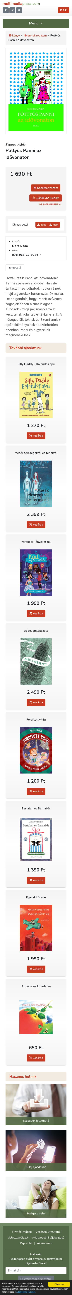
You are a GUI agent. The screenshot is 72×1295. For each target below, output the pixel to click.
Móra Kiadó (20, 246)
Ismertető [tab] (14, 268)
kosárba (37, 436)
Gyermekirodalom (35, 36)
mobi (55, 224)
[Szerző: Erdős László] (36, 750)
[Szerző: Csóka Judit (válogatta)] (36, 483)
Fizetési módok (22, 1232)
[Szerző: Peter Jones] (36, 394)
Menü (34, 23)
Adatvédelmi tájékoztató (48, 1238)
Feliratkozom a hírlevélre (36, 1279)
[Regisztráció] (12, 10)
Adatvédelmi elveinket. (26, 1291)
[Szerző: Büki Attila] (36, 1017)
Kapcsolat (26, 1243)
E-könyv (14, 36)
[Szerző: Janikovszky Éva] (36, 839)
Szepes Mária (16, 144)
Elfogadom (59, 1284)
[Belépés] (6, 10)
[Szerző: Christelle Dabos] (36, 661)
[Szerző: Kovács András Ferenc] (36, 928)
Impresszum (44, 1243)
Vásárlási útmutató (48, 1232)
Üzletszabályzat (18, 1238)
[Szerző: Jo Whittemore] (36, 572)
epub (43, 224)
